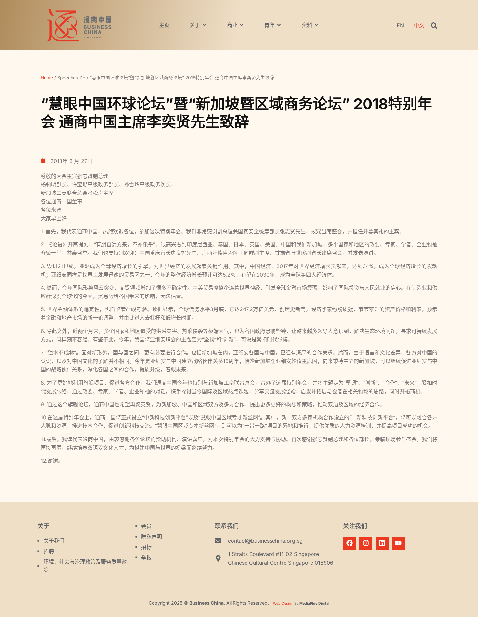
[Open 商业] (241, 25)
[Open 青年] (279, 25)
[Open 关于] (204, 25)
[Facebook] (349, 543)
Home (47, 77)
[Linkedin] (382, 543)
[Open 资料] (316, 25)
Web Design (283, 603)
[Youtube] (398, 543)
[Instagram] (365, 543)
